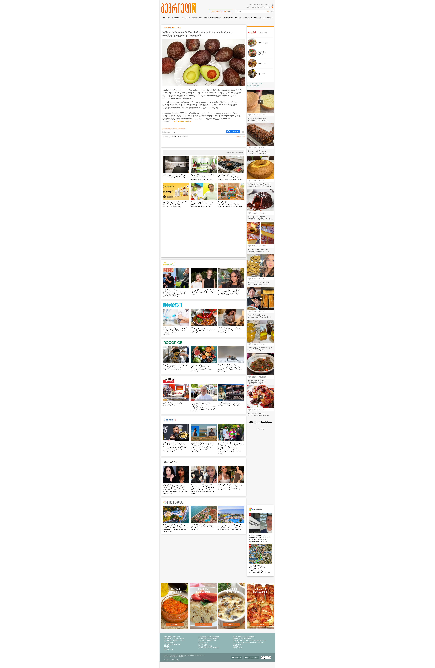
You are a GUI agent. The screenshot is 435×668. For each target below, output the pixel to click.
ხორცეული (203, 642)
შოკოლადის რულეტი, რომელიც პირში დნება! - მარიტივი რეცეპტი (258, 153)
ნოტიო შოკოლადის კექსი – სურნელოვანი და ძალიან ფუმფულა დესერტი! (259, 186)
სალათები (203, 644)
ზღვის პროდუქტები (172, 644)
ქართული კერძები (172, 637)
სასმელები (168, 649)
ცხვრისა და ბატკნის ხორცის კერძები (249, 642)
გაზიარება (235, 131)
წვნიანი (167, 648)
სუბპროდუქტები (205, 646)
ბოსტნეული (238, 644)
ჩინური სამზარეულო (207, 640)
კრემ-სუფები (169, 642)
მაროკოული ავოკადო (178, 136)
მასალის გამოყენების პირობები (173, 128)
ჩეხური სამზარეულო (242, 639)
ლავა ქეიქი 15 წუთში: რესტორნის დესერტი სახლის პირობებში (260, 219)
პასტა (166, 646)
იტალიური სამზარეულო (209, 637)
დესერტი (237, 646)
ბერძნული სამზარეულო (209, 639)
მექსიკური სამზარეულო (174, 640)
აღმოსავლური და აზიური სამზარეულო (249, 640)
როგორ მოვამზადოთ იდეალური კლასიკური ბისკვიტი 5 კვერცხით (257, 120)
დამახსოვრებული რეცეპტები (257, 7)
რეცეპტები (175, 624)
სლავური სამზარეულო (174, 639)
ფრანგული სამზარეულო (243, 637)
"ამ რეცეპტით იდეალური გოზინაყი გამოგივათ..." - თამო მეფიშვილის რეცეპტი (259, 284)
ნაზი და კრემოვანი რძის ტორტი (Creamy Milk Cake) (258, 250)
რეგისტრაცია (265, 4)
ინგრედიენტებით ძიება (221, 11)
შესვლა (253, 4)
